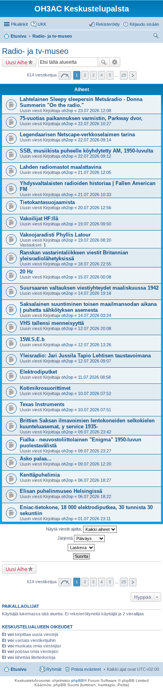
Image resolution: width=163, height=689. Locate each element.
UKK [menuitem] (42, 24)
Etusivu (19, 669)
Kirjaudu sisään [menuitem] (144, 24)
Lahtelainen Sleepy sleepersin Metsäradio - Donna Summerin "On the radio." (81, 102)
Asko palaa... (35, 459)
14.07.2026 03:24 (94, 315)
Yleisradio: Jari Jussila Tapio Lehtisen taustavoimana (85, 356)
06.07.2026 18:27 (94, 480)
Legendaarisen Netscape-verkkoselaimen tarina (77, 134)
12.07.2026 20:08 (94, 328)
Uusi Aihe (16, 62)
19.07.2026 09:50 (94, 223)
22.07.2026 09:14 (94, 139)
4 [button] (101, 75)
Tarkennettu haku (115, 62)
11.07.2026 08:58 (94, 377)
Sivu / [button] (65, 75)
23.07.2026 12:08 (94, 110)
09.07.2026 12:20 (94, 464)
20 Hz (26, 272)
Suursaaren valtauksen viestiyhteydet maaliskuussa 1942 (89, 288)
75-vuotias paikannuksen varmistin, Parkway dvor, (81, 118)
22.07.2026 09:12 (94, 156)
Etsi (104, 62)
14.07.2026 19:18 (94, 293)
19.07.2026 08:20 (94, 240)
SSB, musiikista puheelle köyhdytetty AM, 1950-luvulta (86, 151)
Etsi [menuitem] (157, 37)
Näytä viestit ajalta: (64, 529)
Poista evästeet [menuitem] (86, 669)
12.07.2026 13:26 (94, 344)
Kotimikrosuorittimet (45, 388)
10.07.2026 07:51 (94, 409)
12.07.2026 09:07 (94, 361)
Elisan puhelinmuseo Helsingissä (61, 491)
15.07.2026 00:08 (94, 277)
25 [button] (123, 75)
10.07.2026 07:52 (94, 393)
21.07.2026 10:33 (94, 194)
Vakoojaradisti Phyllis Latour (55, 235)
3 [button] (93, 75)
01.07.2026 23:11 (94, 518)
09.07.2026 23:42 (94, 431)
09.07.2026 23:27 (94, 451)
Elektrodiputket (38, 372)
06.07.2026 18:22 (94, 496)
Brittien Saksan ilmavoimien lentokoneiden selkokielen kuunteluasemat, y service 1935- (87, 423)
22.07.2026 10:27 (94, 123)
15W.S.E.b (32, 339)
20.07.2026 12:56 (94, 207)
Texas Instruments (42, 404)
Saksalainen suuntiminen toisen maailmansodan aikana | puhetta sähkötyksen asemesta (88, 307)
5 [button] (110, 75)
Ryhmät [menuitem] (53, 669)
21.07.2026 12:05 (94, 172)
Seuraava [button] (132, 75)
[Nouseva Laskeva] (81, 547)
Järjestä (65, 538)
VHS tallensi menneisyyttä (52, 323)
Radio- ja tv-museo (35, 51)
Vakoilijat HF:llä (39, 218)
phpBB (77, 680)
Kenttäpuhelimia (40, 475)
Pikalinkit (19, 24)
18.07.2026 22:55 (94, 263)
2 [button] (85, 75)
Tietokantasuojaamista (47, 202)
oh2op (67, 110)
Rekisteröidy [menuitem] (108, 24)
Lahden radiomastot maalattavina (60, 167)
